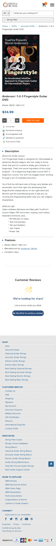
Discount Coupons (13, 410)
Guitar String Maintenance (17, 462)
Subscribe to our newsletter (18, 515)
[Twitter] (11, 519)
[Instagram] (16, 519)
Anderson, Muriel (29, 249)
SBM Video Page (13, 488)
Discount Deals (12, 350)
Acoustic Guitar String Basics (18, 455)
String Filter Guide (13, 440)
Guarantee (6, 524)
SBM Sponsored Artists (16, 485)
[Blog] (31, 519)
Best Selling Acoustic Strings (18, 372)
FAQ (7, 395)
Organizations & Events (16, 500)
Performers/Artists (13, 496)
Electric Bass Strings (14, 365)
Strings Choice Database (16, 443)
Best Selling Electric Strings (17, 376)
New (7, 346)
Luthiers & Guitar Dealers (17, 503)
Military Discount (12, 413)
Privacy (16, 524)
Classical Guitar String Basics (18, 451)
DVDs (14, 26)
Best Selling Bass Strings (16, 380)
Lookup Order (11, 428)
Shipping (9, 399)
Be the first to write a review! (28, 313)
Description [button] (12, 151)
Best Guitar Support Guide (17, 470)
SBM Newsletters (13, 492)
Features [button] (10, 240)
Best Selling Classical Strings (18, 369)
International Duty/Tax (15, 425)
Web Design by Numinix (12, 531)
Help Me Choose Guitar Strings (19, 466)
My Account (10, 406)
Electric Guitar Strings (15, 361)
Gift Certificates (12, 417)
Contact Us (10, 391)
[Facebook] (6, 519)
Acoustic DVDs (28, 26)
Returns (9, 421)
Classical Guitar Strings (15, 354)
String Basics (11, 447)
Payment (9, 402)
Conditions (26, 524)
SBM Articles (11, 481)
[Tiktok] (21, 519)
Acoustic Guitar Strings (15, 357)
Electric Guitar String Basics (18, 458)
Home (5, 26)
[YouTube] (26, 519)
